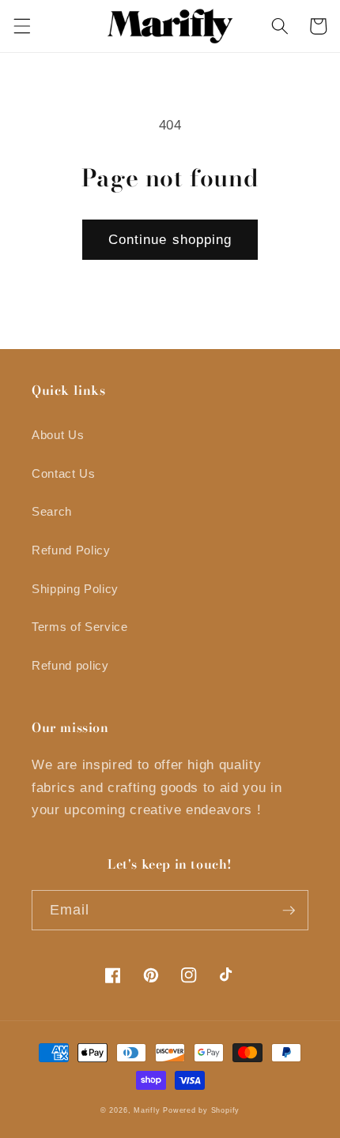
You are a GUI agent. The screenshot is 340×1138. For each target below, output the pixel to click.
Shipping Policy (75, 588)
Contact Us (64, 473)
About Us (58, 434)
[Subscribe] (289, 910)
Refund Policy (71, 550)
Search (52, 511)
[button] (21, 26)
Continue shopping (170, 239)
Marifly (147, 1110)
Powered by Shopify (201, 1110)
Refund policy (70, 665)
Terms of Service (80, 626)
